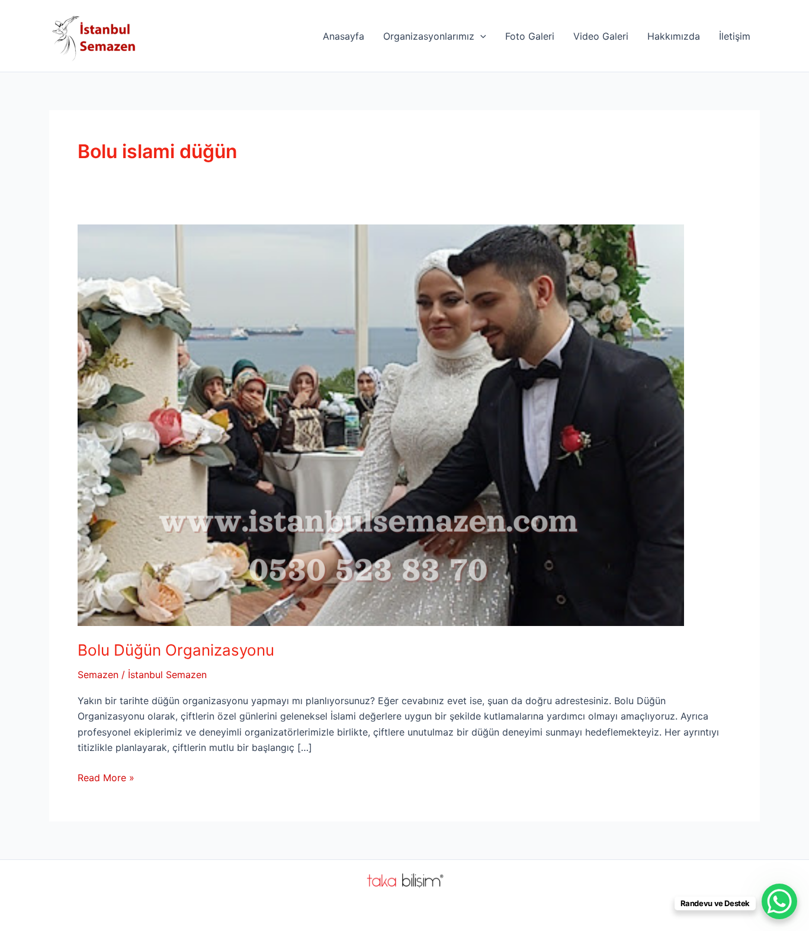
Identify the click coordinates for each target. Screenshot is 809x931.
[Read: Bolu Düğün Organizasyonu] (381, 424)
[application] (480, 36)
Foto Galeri (529, 36)
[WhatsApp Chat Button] (779, 901)
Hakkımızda (673, 36)
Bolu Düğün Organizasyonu (176, 650)
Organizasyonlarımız (428, 36)
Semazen (98, 674)
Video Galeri (600, 36)
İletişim (734, 36)
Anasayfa (343, 36)
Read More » (106, 778)
